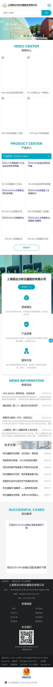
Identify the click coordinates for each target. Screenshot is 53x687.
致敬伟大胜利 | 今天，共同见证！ (18, 418)
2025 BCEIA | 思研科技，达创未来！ (19, 393)
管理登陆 (14, 665)
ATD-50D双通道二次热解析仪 (39, 211)
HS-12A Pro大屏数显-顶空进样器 (13, 211)
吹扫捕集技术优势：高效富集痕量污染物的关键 (21, 474)
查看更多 (26, 248)
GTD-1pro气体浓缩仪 (39, 133)
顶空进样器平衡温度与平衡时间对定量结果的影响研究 (21, 467)
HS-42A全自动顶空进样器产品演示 (14, 92)
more (24, 287)
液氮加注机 (16, 581)
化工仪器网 (33, 665)
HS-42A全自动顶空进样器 (39, 184)
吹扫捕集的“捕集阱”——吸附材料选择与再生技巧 (21, 488)
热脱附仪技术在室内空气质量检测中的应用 (21, 481)
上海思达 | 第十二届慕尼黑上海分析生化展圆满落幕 (21, 430)
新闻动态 (39, 613)
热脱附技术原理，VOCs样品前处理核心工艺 (21, 460)
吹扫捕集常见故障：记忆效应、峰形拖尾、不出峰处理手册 (21, 453)
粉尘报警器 (26, 581)
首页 (14, 609)
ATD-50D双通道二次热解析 (14, 133)
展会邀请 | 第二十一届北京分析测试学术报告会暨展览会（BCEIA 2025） (21, 405)
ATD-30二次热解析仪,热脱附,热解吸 (39, 239)
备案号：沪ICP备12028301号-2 (25, 661)
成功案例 (39, 617)
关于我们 (39, 609)
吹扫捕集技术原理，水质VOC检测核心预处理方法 (21, 495)
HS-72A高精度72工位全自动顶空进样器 (13, 184)
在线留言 (14, 621)
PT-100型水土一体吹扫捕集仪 (39, 92)
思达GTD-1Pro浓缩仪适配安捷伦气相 (26, 567)
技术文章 (14, 617)
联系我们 (39, 621)
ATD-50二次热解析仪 (14, 239)
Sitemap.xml (45, 665)
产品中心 (14, 613)
